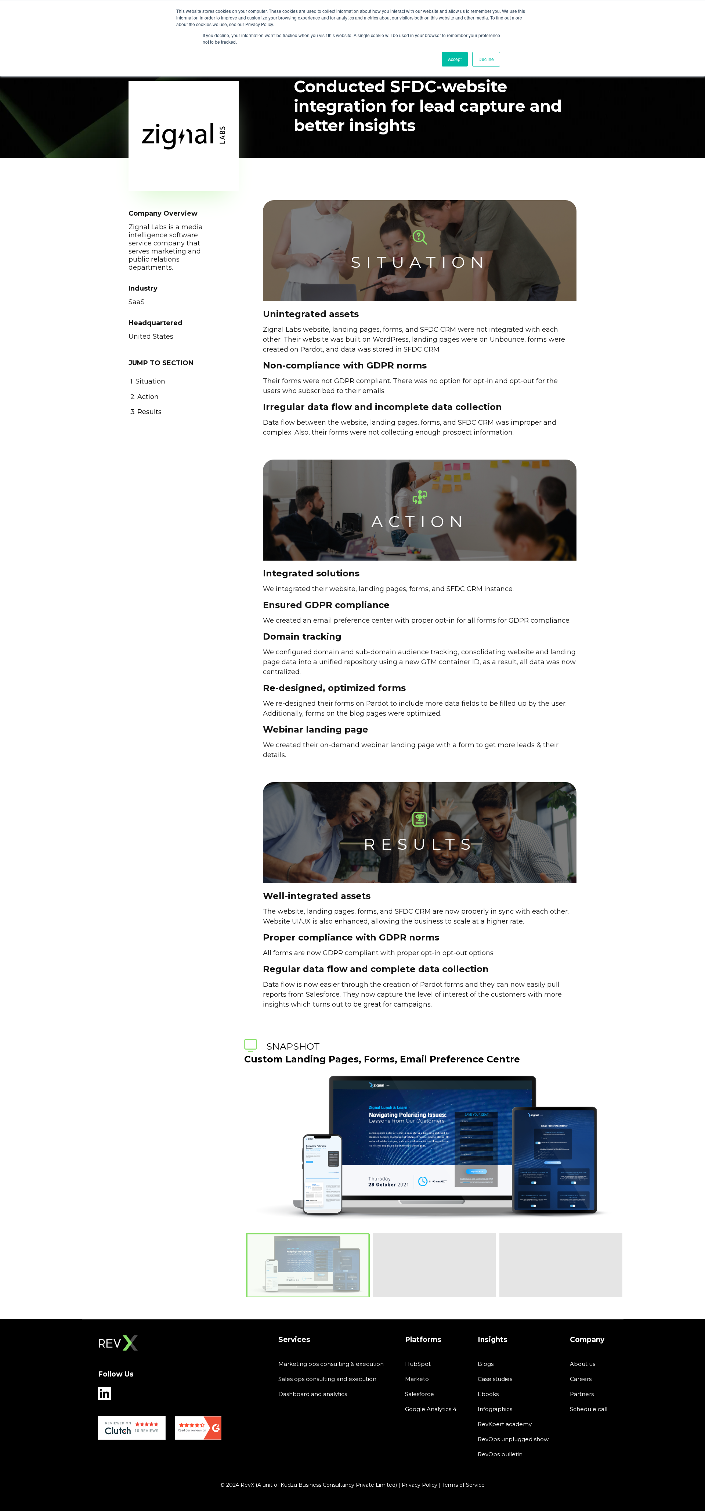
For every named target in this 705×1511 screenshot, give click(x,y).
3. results (146, 412)
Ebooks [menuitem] (488, 1394)
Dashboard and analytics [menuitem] (312, 1394)
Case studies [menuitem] (495, 1378)
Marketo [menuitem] (417, 1378)
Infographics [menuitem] (495, 1409)
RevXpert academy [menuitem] (505, 1424)
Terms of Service (463, 1485)
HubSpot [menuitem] (418, 1363)
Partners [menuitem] (582, 1394)
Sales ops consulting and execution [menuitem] (327, 1378)
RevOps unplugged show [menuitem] (513, 1439)
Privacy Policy (419, 1485)
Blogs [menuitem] (486, 1363)
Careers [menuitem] (581, 1378)
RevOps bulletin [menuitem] (500, 1454)
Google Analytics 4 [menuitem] (430, 1409)
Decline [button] (486, 59)
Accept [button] (455, 59)
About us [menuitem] (582, 1363)
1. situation (147, 381)
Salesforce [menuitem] (419, 1394)
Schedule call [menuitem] (588, 1409)
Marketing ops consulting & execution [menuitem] (331, 1363)
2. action (144, 397)
